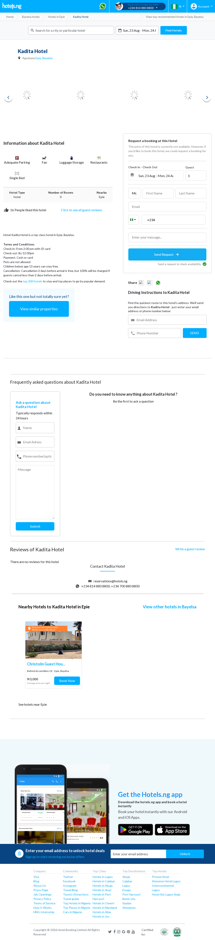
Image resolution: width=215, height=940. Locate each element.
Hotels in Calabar (104, 881)
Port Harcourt (131, 894)
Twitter (68, 877)
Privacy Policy (42, 899)
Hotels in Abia (102, 912)
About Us (39, 885)
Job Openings (42, 894)
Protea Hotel (160, 877)
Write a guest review (190, 549)
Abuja (126, 877)
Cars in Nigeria (72, 912)
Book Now (67, 681)
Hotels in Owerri (103, 903)
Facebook (69, 881)
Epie (38, 58)
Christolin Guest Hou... (46, 664)
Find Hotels (173, 30)
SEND (194, 333)
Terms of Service (44, 903)
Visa (36, 877)
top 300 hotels (32, 281)
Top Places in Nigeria (76, 907)
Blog (36, 881)
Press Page (40, 890)
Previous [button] (8, 97)
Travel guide (71, 899)
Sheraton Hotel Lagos (166, 881)
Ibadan (126, 903)
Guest (189, 167)
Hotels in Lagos (103, 877)
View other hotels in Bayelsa (170, 606)
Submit (35, 526)
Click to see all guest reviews (81, 210)
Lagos (126, 885)
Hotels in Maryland (105, 907)
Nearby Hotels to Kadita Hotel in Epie (54, 606)
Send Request (164, 254)
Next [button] (206, 97)
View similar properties (39, 308)
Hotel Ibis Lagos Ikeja (166, 894)
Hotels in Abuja (103, 885)
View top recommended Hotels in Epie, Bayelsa (174, 16)
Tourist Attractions (76, 894)
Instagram (69, 885)
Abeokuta (128, 907)
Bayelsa (47, 58)
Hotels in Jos (101, 916)
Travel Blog (70, 890)
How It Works (42, 907)
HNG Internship (43, 912)
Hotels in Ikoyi (102, 890)
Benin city (128, 899)
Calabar (127, 881)
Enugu (126, 890)
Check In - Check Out (142, 167)
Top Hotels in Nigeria (76, 903)
